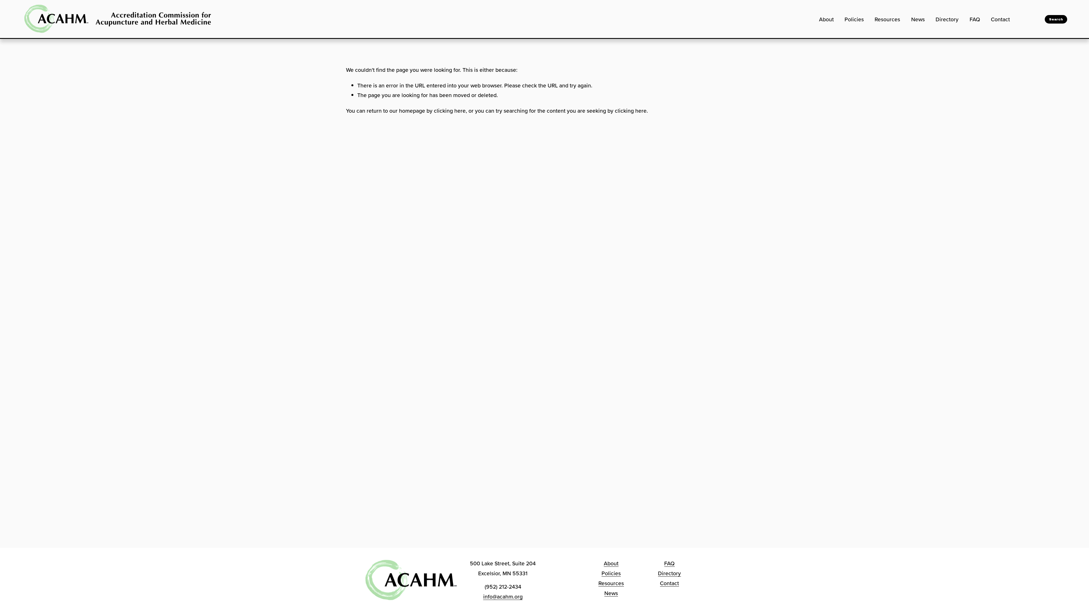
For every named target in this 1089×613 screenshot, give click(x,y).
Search (1056, 19)
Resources (887, 19)
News (918, 19)
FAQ (975, 19)
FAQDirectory (669, 568)
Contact (1000, 19)
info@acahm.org (503, 597)
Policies (854, 19)
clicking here (450, 111)
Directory (947, 19)
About (826, 19)
